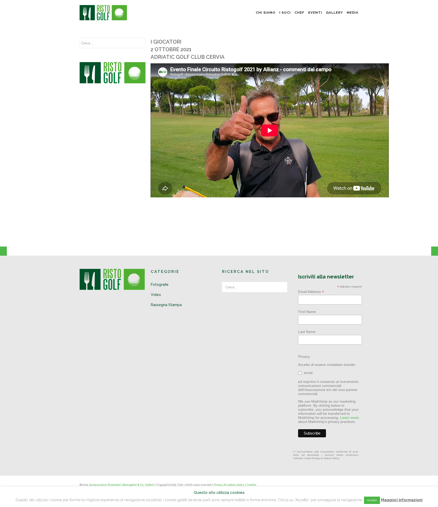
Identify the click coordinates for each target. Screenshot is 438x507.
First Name (307, 312)
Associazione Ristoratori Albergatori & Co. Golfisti (121, 484)
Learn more (349, 418)
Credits (252, 484)
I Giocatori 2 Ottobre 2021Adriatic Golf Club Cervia (188, 49)
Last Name (307, 332)
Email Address (311, 291)
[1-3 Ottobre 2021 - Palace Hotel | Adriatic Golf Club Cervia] (434, 254)
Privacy (304, 356)
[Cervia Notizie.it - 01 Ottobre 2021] (3, 254)
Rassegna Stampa (166, 305)
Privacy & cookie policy (229, 484)
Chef (299, 12)
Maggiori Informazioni (402, 500)
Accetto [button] (372, 500)
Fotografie (160, 285)
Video (156, 295)
